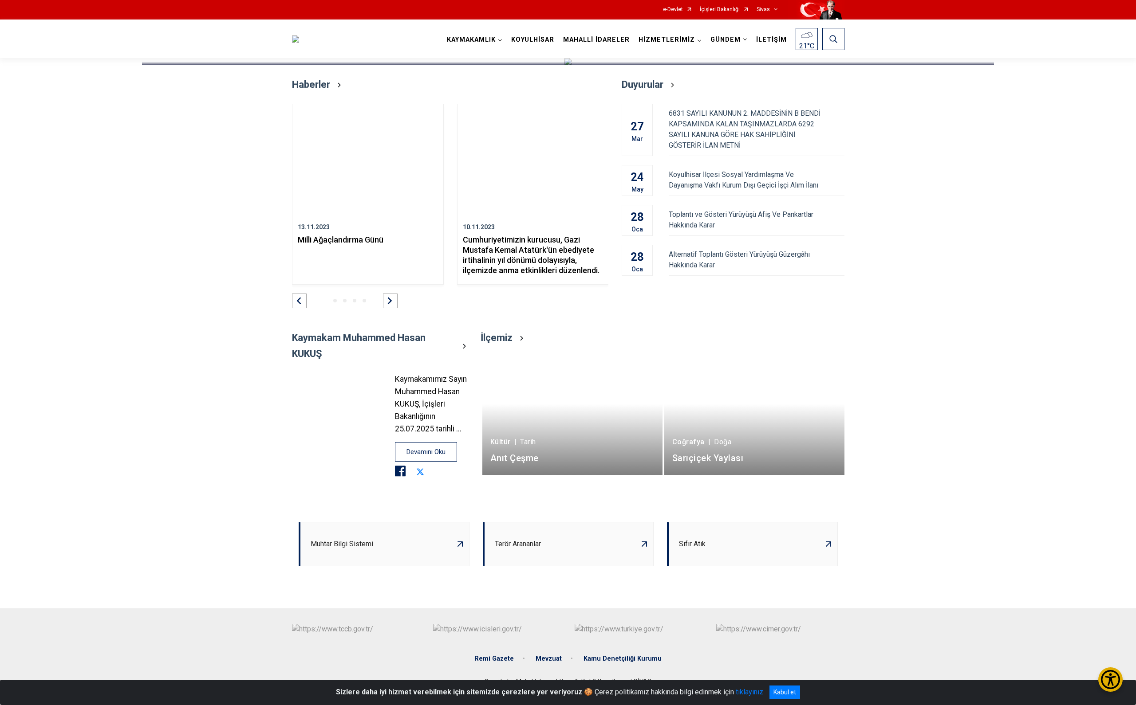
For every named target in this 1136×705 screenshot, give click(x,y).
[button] (299, 301)
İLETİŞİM (771, 39)
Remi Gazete (494, 658)
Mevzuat (549, 658)
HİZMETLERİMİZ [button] (667, 39)
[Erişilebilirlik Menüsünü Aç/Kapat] (1110, 679)
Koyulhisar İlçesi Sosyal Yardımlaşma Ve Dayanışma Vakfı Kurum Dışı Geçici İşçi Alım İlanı (743, 179)
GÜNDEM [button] (725, 39)
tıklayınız (749, 692)
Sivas (763, 9)
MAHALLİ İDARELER (596, 39)
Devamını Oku (426, 452)
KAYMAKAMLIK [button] (471, 39)
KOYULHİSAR (532, 39)
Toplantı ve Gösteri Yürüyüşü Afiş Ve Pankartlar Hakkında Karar (741, 219)
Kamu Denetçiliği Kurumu (623, 658)
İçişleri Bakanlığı (720, 9)
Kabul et (784, 692)
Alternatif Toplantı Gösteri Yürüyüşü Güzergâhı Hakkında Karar (739, 259)
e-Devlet (673, 9)
